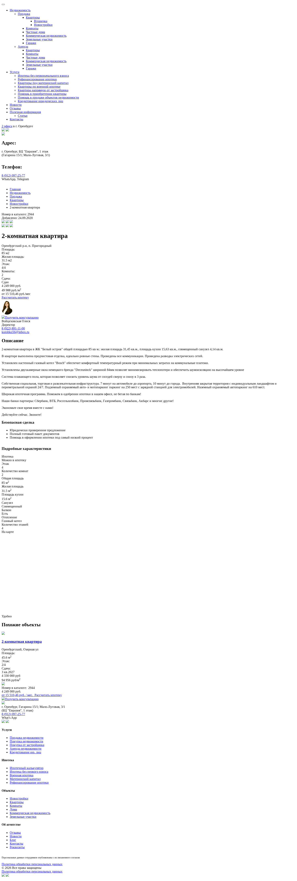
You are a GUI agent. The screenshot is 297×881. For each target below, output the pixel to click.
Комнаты (32, 28)
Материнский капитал (25, 779)
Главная (15, 189)
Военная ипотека (21, 775)
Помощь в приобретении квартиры (42, 94)
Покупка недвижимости (26, 741)
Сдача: (6, 278)
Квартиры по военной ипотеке (39, 86)
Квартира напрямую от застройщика (43, 90)
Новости (16, 104)
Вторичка (40, 21)
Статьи (22, 115)
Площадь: (8, 249)
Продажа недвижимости (26, 737)
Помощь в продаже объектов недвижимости (48, 97)
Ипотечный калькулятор (26, 768)
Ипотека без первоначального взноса (43, 75)
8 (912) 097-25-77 (13, 175)
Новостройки (43, 24)
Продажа (24, 14)
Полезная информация (25, 112)
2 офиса (7, 126)
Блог (13, 840)
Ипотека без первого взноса (29, 771)
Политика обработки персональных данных (32, 864)
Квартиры (33, 17)
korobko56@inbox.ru (15, 332)
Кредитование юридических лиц (40, 101)
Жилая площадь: (13, 256)
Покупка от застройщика (27, 745)
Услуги (14, 72)
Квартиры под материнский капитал (43, 83)
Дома (13, 809)
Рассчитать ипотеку (15, 297)
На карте (8, 532)
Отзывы (15, 108)
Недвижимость (20, 10)
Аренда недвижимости (25, 748)
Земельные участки (39, 39)
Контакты (16, 119)
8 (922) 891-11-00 (13, 328)
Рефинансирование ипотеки (37, 79)
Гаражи (31, 43)
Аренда (23, 46)
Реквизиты (17, 847)
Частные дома (35, 32)
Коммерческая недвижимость (46, 35)
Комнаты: (8, 271)
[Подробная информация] (3, 684)
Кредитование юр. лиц (25, 752)
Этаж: (6, 264)
